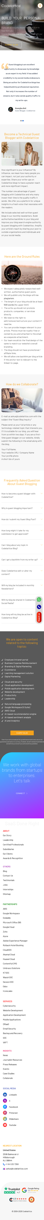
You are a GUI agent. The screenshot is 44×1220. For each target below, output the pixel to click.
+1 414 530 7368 (12, 1164)
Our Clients (8, 853)
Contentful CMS (10, 963)
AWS (5, 908)
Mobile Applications (12, 1019)
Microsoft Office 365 (12, 922)
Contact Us (8, 875)
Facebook (13, 1107)
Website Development (13, 1010)
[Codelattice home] (11, 6)
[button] (21, 120)
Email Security (9, 1028)
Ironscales (7, 991)
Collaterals (8, 1078)
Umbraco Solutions (11, 968)
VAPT (5, 1042)
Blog (5, 871)
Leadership (8, 840)
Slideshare (14, 1119)
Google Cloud (8, 927)
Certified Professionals (13, 844)
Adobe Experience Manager (15, 940)
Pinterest (13, 1113)
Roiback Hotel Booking (13, 945)
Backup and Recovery (12, 1033)
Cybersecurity (9, 1005)
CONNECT (20, 793)
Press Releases (10, 1064)
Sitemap (7, 894)
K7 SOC (6, 972)
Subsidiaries (8, 849)
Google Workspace (11, 913)
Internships (8, 889)
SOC (5, 1038)
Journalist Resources (12, 1060)
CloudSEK (7, 950)
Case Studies (8, 1073)
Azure (5, 936)
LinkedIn (13, 1094)
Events (6, 1069)
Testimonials (8, 880)
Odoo (5, 986)
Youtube (12, 1125)
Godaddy (7, 918)
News (5, 1055)
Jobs (5, 884)
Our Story (7, 835)
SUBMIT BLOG (11, 44)
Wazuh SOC (8, 977)
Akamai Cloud (9, 954)
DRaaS (6, 1024)
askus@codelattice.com (17, 1168)
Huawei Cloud (9, 959)
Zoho (5, 931)
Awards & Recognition (13, 858)
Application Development (14, 1015)
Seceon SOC (8, 982)
